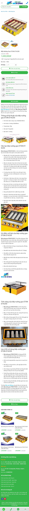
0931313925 (16, 464)
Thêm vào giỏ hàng (15, 68)
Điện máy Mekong (5, 109)
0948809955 (9, 472)
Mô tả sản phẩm (14, 101)
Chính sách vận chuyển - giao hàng (8, 480)
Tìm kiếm (24, 6)
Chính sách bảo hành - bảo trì (7, 486)
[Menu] (2, 3)
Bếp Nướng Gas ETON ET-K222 (21, 447)
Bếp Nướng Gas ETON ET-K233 (7, 426)
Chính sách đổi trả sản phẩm (7, 484)
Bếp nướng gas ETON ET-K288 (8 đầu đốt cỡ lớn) (21, 427)
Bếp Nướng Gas (12, 11)
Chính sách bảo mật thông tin (7, 478)
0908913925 (23, 464)
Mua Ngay (15, 72)
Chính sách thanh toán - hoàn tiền (8, 482)
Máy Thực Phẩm (4, 11)
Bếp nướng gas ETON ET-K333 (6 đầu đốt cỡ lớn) (7, 448)
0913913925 (12, 95)
